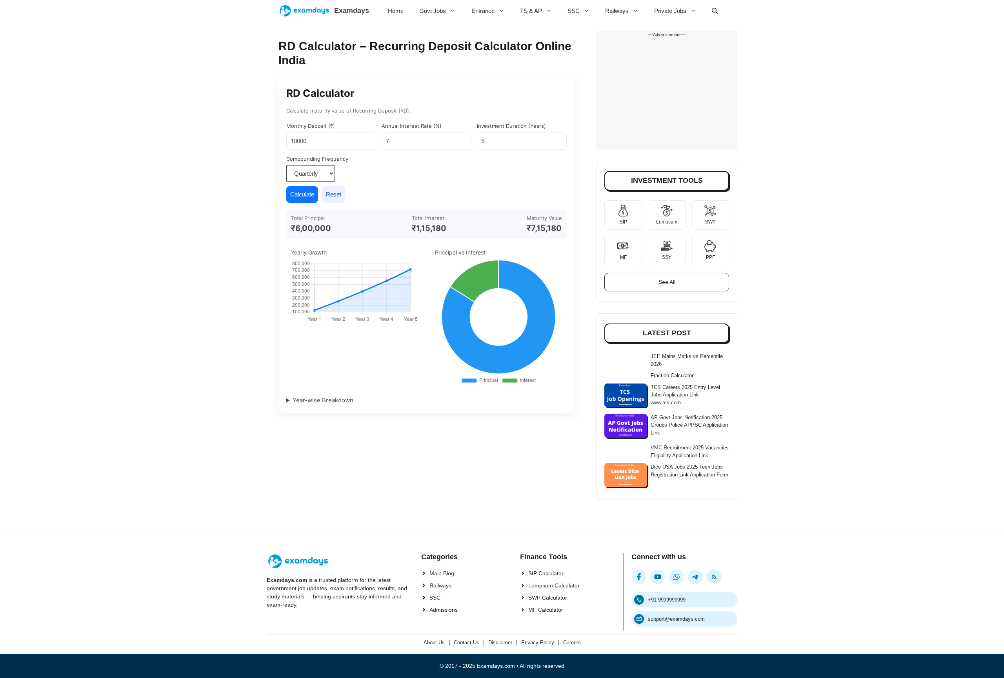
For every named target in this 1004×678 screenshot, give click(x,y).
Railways (617, 10)
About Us (434, 642)
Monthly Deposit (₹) (310, 126)
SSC (573, 10)
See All (666, 282)
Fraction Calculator (672, 375)
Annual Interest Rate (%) (412, 126)
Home (396, 10)
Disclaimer (500, 642)
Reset (333, 194)
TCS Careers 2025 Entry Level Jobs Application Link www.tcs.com (685, 394)
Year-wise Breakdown (323, 400)
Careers (572, 642)
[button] (715, 11)
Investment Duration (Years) (511, 126)
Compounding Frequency (317, 159)
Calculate (302, 194)
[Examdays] (304, 11)
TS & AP (531, 10)
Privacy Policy (537, 642)
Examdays (351, 11)
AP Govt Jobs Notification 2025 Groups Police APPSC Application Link (689, 425)
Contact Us (466, 642)
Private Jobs (670, 10)
